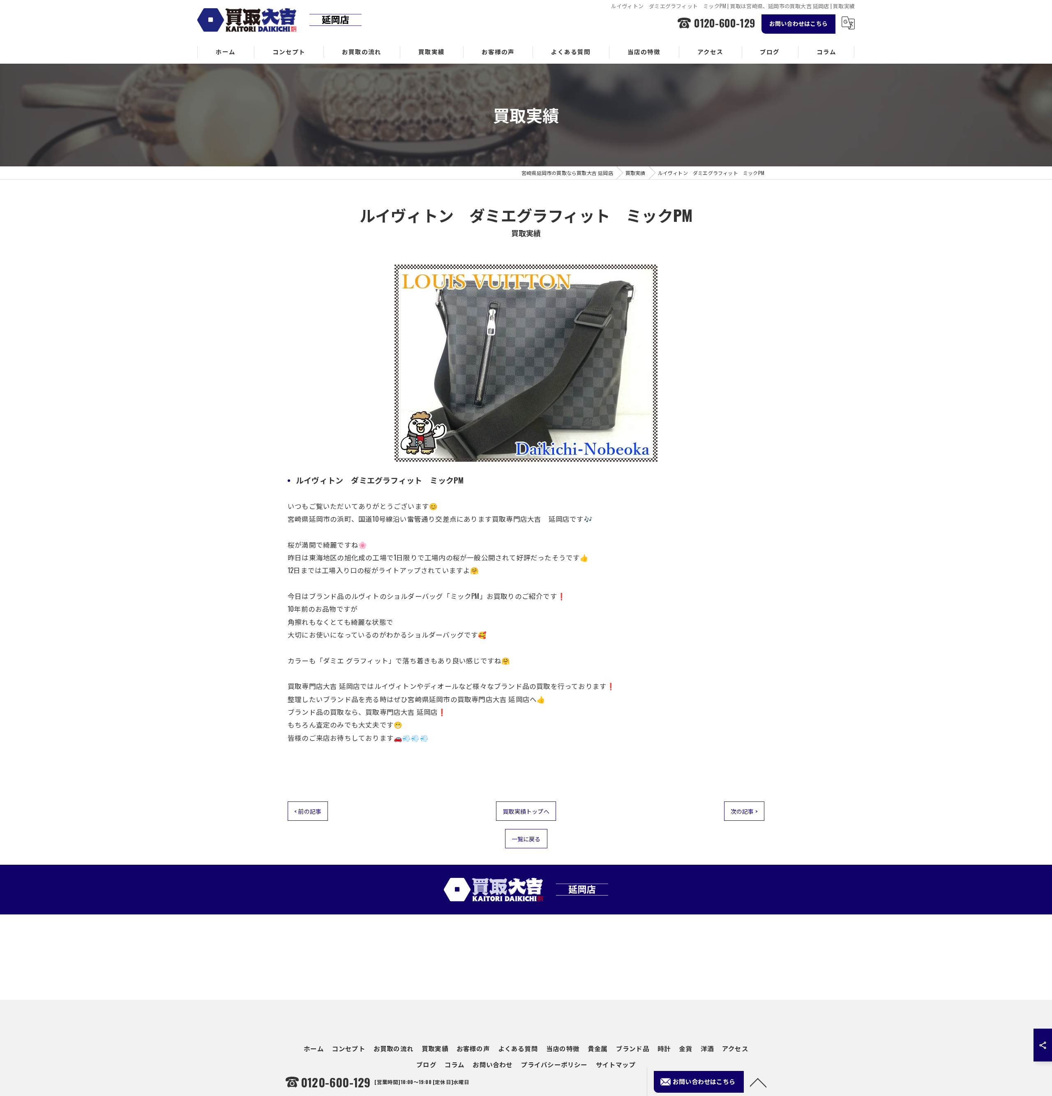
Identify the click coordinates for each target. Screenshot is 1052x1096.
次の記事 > (744, 811)
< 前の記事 (307, 811)
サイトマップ (616, 1064)
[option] (526, 363)
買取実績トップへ (526, 811)
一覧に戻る (526, 838)
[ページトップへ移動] (758, 1082)
